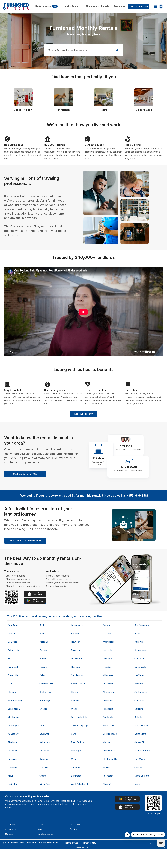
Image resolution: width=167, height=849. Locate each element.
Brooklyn (75, 700)
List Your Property (83, 413)
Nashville (107, 650)
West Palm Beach (79, 784)
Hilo (41, 717)
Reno (42, 633)
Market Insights (46, 6)
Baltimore (75, 650)
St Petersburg (15, 700)
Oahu (10, 683)
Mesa (73, 759)
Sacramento (140, 650)
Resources (119, 6)
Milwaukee (108, 675)
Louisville (12, 767)
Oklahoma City (110, 759)
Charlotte (75, 692)
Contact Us (10, 829)
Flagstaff (107, 784)
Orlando (43, 708)
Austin (42, 658)
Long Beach (14, 708)
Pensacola (108, 708)
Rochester (108, 775)
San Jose (12, 641)
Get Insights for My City (25, 474)
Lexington (12, 784)
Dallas (42, 675)
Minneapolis (140, 667)
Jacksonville (140, 692)
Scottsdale (108, 717)
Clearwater (108, 700)
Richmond (13, 667)
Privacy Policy (89, 842)
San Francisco (141, 625)
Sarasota (138, 708)
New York (76, 641)
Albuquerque (109, 692)
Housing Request (71, 6)
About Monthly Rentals (97, 6)
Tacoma (43, 650)
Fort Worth (44, 750)
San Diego (13, 625)
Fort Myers (139, 759)
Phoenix (75, 633)
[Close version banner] (164, 847)
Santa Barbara (141, 775)
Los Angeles (77, 625)
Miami (74, 708)
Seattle (42, 625)
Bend (73, 734)
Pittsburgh (13, 742)
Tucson (43, 667)
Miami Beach (45, 784)
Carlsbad (138, 767)
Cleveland (12, 750)
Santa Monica (78, 683)
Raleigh (138, 717)
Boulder (107, 767)
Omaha (42, 775)
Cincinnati (44, 759)
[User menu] (157, 6)
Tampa (42, 725)
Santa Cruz (108, 725)
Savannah (44, 734)
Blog (39, 829)
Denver (11, 633)
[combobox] (83, 50)
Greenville (13, 675)
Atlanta (137, 633)
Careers (9, 834)
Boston (106, 625)
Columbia (139, 658)
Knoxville (43, 767)
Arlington (107, 658)
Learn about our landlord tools (25, 540)
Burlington (76, 775)
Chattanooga (45, 692)
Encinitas (12, 759)
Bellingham (44, 742)
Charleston (108, 683)
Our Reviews (76, 824)
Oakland (107, 633)
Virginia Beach (110, 734)
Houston (107, 667)
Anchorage (44, 700)
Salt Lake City (141, 725)
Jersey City (139, 742)
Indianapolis (14, 725)
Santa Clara (140, 734)
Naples (137, 784)
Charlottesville (46, 683)
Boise (10, 658)
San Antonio (77, 675)
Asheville (138, 683)
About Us (10, 824)
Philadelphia (109, 750)
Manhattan (13, 717)
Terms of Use (71, 842)
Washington (108, 641)
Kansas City (13, 734)
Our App (74, 829)
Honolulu (75, 667)
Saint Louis (13, 650)
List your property (139, 6)
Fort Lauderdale (79, 717)
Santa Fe (75, 767)
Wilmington (76, 750)
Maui (10, 775)
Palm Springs (77, 742)
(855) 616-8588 (138, 495)
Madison (107, 742)
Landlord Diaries (45, 834)
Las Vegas (139, 675)
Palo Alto (139, 641)
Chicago (12, 692)
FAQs (40, 824)
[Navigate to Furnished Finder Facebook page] (151, 843)
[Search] (117, 50)
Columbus (139, 700)
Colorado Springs (79, 725)
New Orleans (77, 658)
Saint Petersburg (142, 750)
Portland (43, 641)
